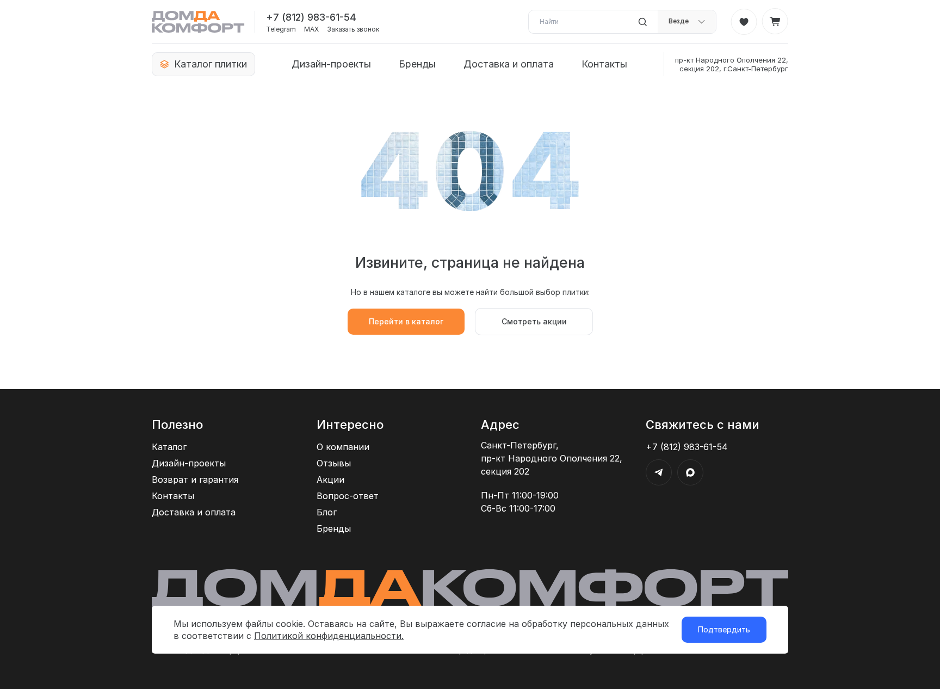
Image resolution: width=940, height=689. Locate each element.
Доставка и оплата (508, 64)
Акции (330, 479)
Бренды (417, 64)
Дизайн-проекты (331, 64)
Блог (327, 512)
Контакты (604, 64)
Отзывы (334, 463)
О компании (343, 446)
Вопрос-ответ (348, 495)
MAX (311, 29)
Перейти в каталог (406, 321)
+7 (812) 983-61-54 (311, 17)
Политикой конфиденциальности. (329, 635)
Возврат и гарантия (195, 479)
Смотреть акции (534, 321)
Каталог (169, 446)
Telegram (281, 29)
